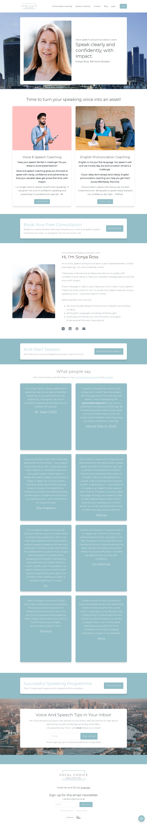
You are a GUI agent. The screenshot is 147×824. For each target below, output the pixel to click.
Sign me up (86, 804)
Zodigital (85, 787)
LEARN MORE (42, 201)
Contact (97, 6)
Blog (106, 6)
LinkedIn (108, 377)
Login (113, 6)
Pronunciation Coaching (62, 6)
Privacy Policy (81, 811)
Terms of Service (66, 811)
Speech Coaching (83, 6)
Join (123, 6)
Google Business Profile (86, 377)
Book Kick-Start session (109, 351)
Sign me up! (89, 736)
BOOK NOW (114, 228)
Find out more (113, 685)
